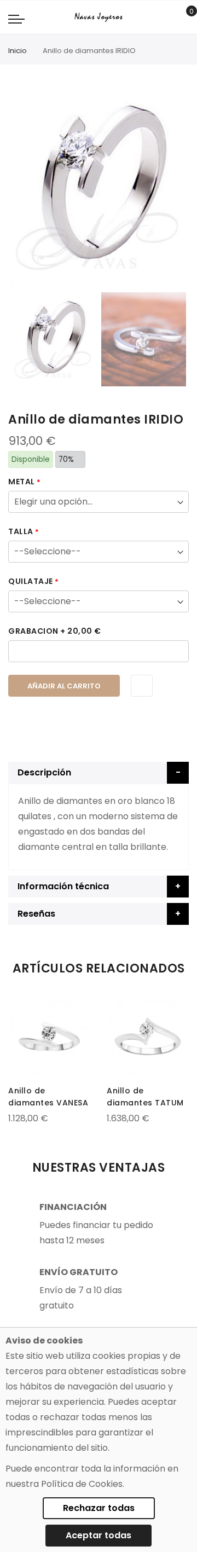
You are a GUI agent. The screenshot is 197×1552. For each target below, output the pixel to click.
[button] (17, 1006)
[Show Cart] (183, 17)
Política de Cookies (82, 1484)
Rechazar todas (99, 1508)
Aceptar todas (98, 1535)
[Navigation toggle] (16, 18)
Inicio (17, 50)
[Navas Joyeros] (98, 17)
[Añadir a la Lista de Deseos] (142, 686)
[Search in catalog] (166, 17)
